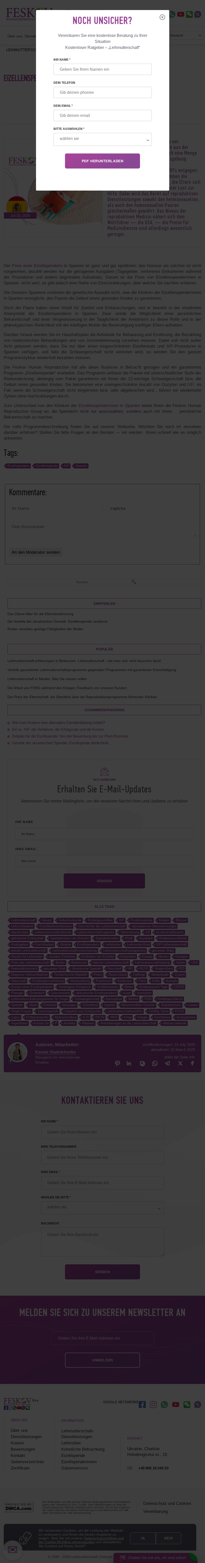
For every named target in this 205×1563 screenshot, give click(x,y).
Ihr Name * (62, 59)
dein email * (63, 105)
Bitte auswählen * (69, 128)
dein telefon (64, 82)
